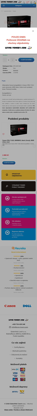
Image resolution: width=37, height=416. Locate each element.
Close (33, 31)
